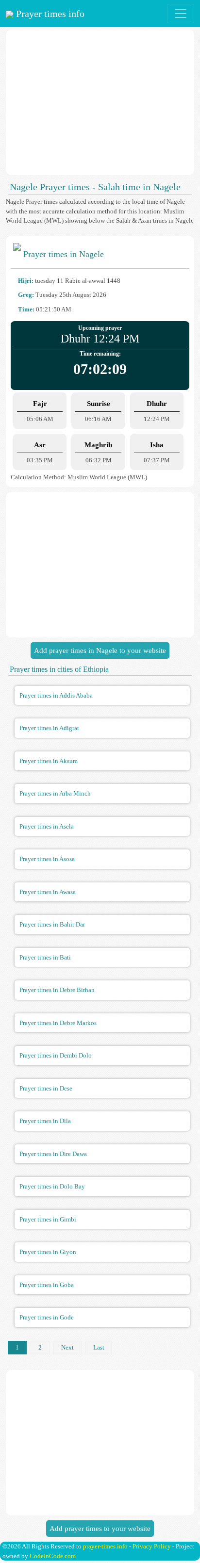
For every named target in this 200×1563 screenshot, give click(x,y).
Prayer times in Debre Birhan (57, 989)
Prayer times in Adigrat (49, 728)
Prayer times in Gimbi (47, 1219)
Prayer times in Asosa (47, 859)
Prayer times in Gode (46, 1317)
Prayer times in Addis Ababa (56, 695)
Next (67, 1347)
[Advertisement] (100, 102)
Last (98, 1347)
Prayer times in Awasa (47, 891)
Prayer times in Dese (45, 1088)
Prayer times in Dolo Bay (52, 1186)
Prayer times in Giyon (47, 1251)
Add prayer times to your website (100, 1528)
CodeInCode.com (53, 1556)
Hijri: (25, 280)
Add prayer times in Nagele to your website (100, 650)
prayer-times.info (105, 1546)
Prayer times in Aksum (48, 761)
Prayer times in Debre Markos (58, 1022)
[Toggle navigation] (180, 13)
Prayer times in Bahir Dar (52, 924)
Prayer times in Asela (46, 826)
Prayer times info (49, 13)
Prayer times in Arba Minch (55, 793)
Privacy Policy (152, 1546)
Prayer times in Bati (45, 957)
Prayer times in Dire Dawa (53, 1153)
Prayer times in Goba (46, 1284)
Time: (26, 309)
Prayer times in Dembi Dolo (55, 1055)
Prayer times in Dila (45, 1120)
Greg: (26, 294)
